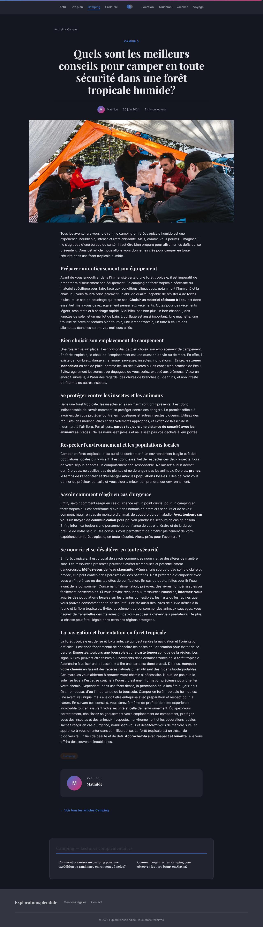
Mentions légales (75, 902)
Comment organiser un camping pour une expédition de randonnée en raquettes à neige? (92, 864)
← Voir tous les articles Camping (84, 810)
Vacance (182, 7)
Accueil (58, 29)
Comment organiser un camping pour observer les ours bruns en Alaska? (164, 864)
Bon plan (77, 7)
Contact (96, 902)
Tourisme (165, 7)
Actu (62, 7)
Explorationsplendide (36, 902)
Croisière (111, 7)
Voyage (198, 7)
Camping (94, 7)
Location (148, 7)
